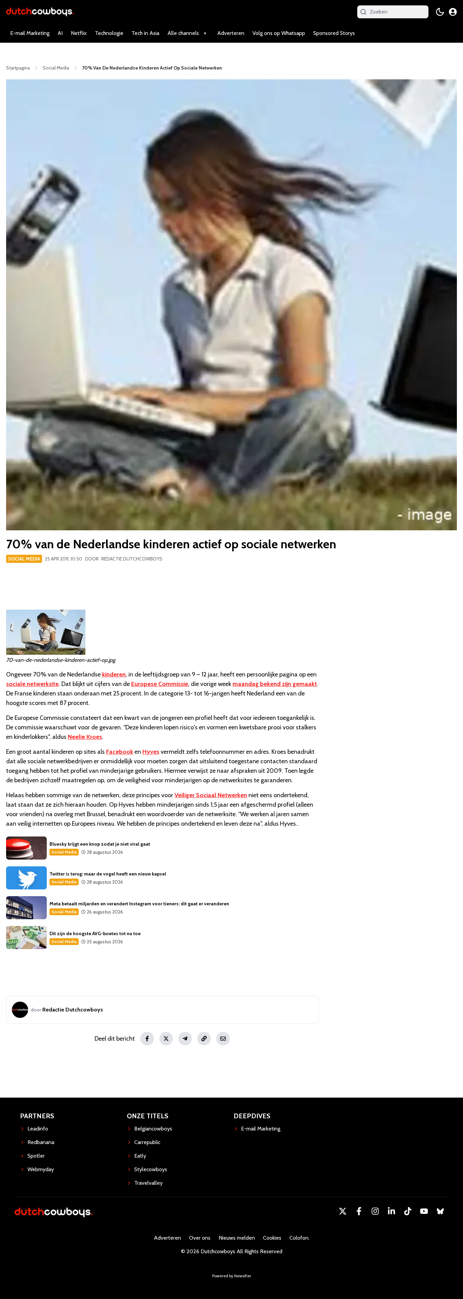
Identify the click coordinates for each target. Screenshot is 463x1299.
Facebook (119, 751)
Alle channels (183, 33)
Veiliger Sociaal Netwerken (211, 795)
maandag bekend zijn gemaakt (275, 684)
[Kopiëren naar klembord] (204, 1038)
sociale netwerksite (32, 684)
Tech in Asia (145, 33)
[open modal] (453, 12)
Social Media (24, 559)
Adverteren (230, 33)
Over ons (199, 1238)
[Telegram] (185, 1038)
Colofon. (299, 1238)
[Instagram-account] (375, 1211)
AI (60, 33)
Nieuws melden (237, 1238)
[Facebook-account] (359, 1211)
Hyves (150, 751)
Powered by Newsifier (231, 1275)
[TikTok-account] (408, 1211)
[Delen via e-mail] (223, 1038)
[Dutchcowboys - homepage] (40, 11)
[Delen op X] (166, 1038)
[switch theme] (440, 12)
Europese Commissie (159, 684)
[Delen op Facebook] (147, 1038)
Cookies (272, 1238)
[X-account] (343, 1211)
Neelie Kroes (85, 737)
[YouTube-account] (424, 1211)
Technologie (109, 33)
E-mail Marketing (29, 33)
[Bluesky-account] (440, 1211)
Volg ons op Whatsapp (279, 33)
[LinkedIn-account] (391, 1211)
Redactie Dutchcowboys (131, 559)
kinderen (114, 674)
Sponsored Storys (334, 33)
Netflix (79, 33)
